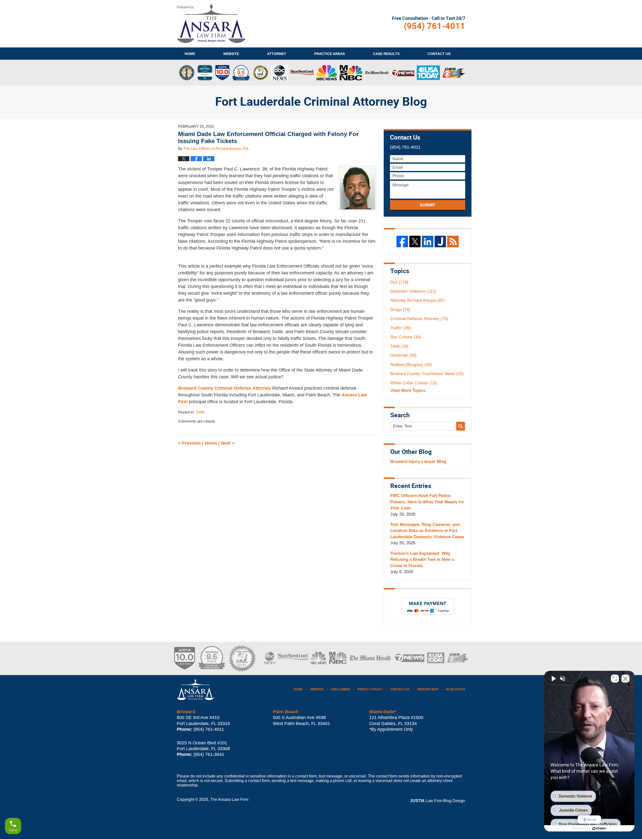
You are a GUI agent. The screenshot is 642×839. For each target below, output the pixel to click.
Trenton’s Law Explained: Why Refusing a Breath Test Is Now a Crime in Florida (422, 559)
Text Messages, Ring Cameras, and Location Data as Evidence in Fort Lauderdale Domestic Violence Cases (427, 530)
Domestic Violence (413, 291)
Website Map (427, 689)
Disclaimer (340, 689)
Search (460, 426)
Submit (427, 205)
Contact (439, 54)
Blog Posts (455, 689)
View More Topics (407, 390)
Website (231, 54)
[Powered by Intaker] (599, 828)
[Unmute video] (553, 679)
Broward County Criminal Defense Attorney (225, 388)
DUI (399, 282)
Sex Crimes (405, 337)
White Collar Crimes (413, 383)
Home (190, 54)
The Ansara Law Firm (229, 799)
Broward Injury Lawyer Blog (418, 461)
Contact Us (400, 689)
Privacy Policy (370, 689)
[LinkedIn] (427, 241)
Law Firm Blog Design (437, 801)
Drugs (400, 309)
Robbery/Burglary (411, 364)
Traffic (200, 412)
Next (227, 443)
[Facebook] (402, 241)
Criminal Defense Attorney (419, 318)
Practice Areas (329, 54)
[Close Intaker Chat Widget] (625, 679)
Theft (399, 346)
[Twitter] (415, 241)
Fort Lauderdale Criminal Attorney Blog (211, 23)
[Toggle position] (615, 679)
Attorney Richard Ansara (417, 300)
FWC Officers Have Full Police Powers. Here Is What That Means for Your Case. (427, 501)
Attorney (276, 54)
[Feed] (453, 241)
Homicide (403, 355)
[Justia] (440, 241)
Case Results (386, 54)
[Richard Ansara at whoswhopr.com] (242, 658)
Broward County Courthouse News (427, 373)
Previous (189, 443)
